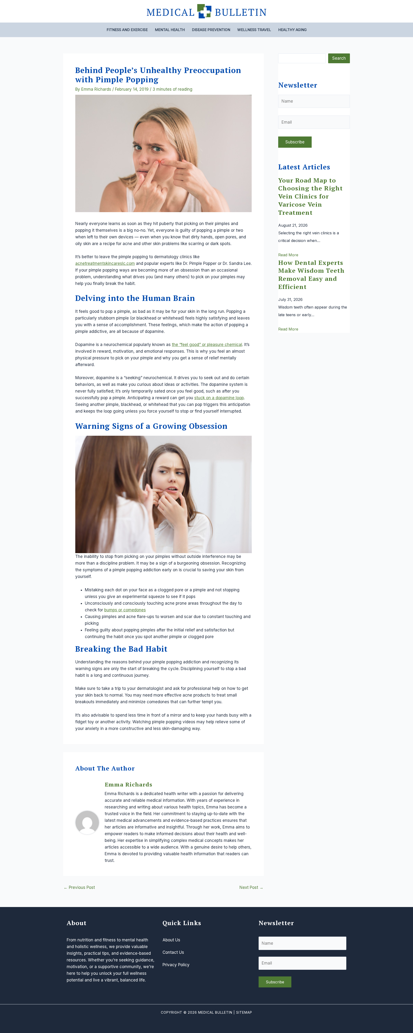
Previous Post (79, 888)
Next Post (251, 888)
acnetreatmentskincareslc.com (105, 263)
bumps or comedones (125, 610)
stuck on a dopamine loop (219, 397)
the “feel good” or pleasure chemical (207, 344)
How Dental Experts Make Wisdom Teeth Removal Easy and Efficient (311, 274)
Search (339, 58)
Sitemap (244, 1012)
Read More (288, 254)
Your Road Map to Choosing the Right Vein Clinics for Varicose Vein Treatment (310, 196)
